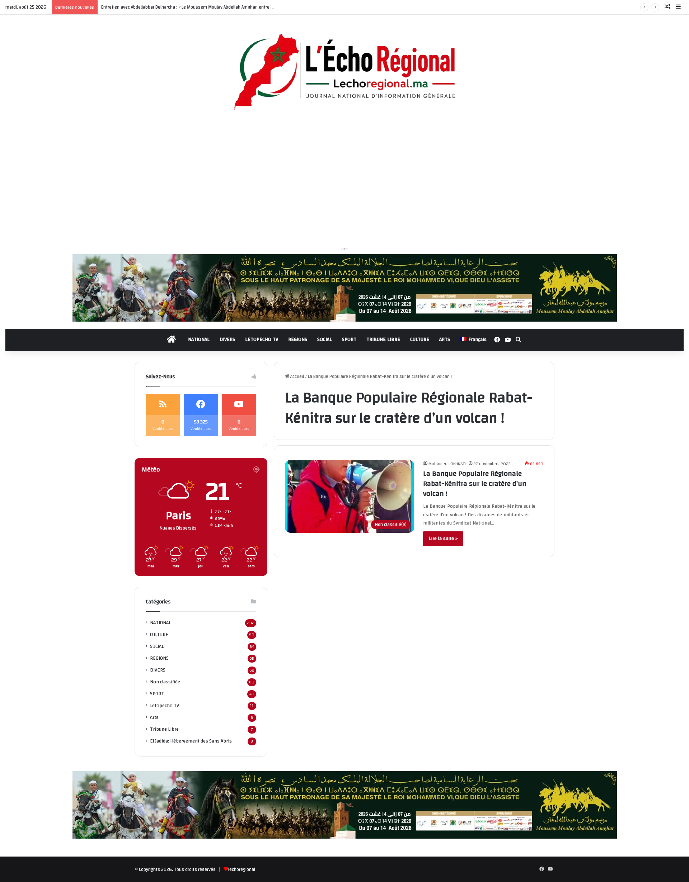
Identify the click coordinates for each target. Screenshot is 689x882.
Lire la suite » (443, 538)
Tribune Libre (164, 729)
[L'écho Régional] (344, 73)
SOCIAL (324, 339)
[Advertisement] (344, 181)
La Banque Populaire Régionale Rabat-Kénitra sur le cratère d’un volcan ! (474, 483)
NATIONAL (199, 339)
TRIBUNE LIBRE (383, 339)
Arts (154, 717)
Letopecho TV (164, 705)
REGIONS (297, 339)
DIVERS (227, 339)
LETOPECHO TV (261, 339)
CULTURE (419, 339)
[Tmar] (344, 287)
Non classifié (165, 682)
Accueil (296, 376)
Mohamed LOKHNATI (447, 464)
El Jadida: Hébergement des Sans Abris (191, 741)
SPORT (349, 339)
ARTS (444, 339)
